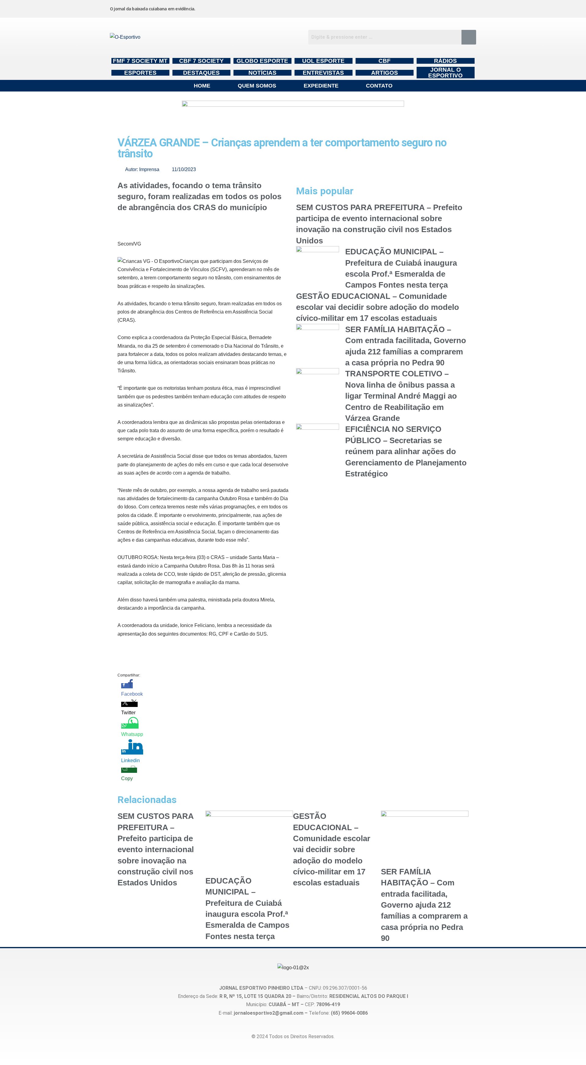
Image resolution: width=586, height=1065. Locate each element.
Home (202, 86)
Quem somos (257, 86)
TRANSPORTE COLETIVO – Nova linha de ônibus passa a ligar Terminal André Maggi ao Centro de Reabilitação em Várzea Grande (401, 396)
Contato (379, 86)
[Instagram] (329, 7)
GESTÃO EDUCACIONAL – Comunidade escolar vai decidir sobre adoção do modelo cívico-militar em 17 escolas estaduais (377, 307)
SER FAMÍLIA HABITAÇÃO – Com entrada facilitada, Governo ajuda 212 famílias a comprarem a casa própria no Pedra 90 (424, 905)
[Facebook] (375, 7)
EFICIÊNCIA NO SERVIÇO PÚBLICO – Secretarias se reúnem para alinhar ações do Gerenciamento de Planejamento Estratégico (406, 451)
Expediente (321, 86)
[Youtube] (422, 7)
